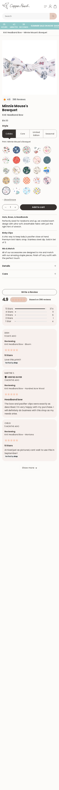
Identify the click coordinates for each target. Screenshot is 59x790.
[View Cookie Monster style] (16, 150)
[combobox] (26, 16)
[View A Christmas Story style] (6, 150)
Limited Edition (36, 134)
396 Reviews (19, 99)
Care (5, 273)
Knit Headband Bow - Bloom (18, 344)
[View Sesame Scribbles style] (37, 190)
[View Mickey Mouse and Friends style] (16, 180)
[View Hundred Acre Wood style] (6, 170)
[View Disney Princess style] (47, 150)
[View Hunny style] (16, 170)
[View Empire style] (26, 160)
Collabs (9, 133)
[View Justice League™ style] (47, 170)
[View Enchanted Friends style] (37, 160)
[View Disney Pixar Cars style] (37, 150)
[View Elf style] (6, 160)
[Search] (53, 16)
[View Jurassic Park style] (26, 170)
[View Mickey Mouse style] (6, 180)
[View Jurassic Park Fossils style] (37, 170)
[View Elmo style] (16, 160)
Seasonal (50, 133)
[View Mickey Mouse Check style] (26, 180)
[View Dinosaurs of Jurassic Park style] (26, 150)
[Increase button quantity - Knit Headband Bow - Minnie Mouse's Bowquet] (15, 207)
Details (6, 265)
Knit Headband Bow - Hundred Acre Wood (24, 388)
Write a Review (29, 292)
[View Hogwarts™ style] (47, 160)
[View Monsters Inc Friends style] (16, 190)
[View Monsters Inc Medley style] (26, 190)
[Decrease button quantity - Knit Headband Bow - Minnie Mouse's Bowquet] (5, 207)
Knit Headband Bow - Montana (19, 434)
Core (22, 133)
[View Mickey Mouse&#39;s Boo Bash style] (37, 180)
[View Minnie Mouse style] (47, 180)
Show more (28, 467)
